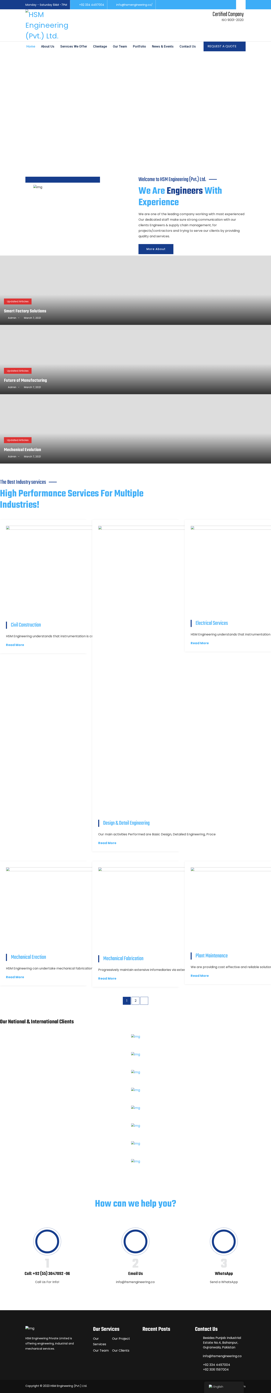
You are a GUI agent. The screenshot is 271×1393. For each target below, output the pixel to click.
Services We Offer (73, 46)
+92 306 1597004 (216, 1369)
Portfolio (139, 46)
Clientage (100, 46)
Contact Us (188, 46)
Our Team (120, 46)
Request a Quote (222, 46)
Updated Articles (18, 301)
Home (30, 46)
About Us (47, 46)
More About (155, 249)
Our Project (121, 1338)
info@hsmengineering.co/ (134, 5)
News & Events (163, 46)
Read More (15, 645)
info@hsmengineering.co (222, 1356)
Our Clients (120, 1350)
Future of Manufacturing (25, 380)
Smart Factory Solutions (25, 311)
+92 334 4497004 (91, 5)
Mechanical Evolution (22, 450)
